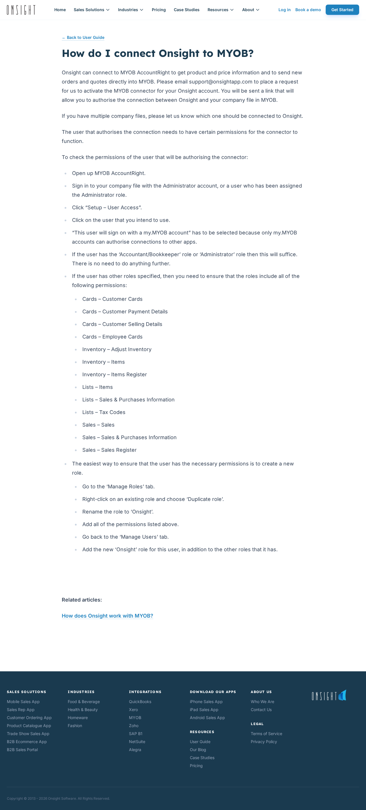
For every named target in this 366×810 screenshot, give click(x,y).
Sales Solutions (89, 9)
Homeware (78, 717)
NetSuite (137, 741)
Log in (285, 9)
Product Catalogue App (29, 725)
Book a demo (308, 9)
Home (60, 9)
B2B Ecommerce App (27, 741)
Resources (218, 9)
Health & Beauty (83, 709)
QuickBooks (140, 701)
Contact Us (261, 709)
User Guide (200, 741)
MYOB (135, 717)
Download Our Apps (213, 692)
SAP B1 (135, 733)
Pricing (159, 9)
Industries (128, 9)
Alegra (135, 749)
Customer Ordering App (29, 717)
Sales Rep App (21, 709)
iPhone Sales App (206, 701)
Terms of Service (266, 733)
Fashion (75, 725)
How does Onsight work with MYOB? (107, 616)
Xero (133, 709)
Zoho (133, 725)
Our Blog (198, 749)
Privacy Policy (264, 741)
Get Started (342, 9)
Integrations (145, 692)
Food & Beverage (84, 701)
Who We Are (262, 701)
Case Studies (187, 9)
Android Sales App (207, 717)
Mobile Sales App (23, 701)
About (248, 9)
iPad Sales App (204, 709)
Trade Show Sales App (28, 733)
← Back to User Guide (83, 37)
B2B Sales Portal (22, 749)
